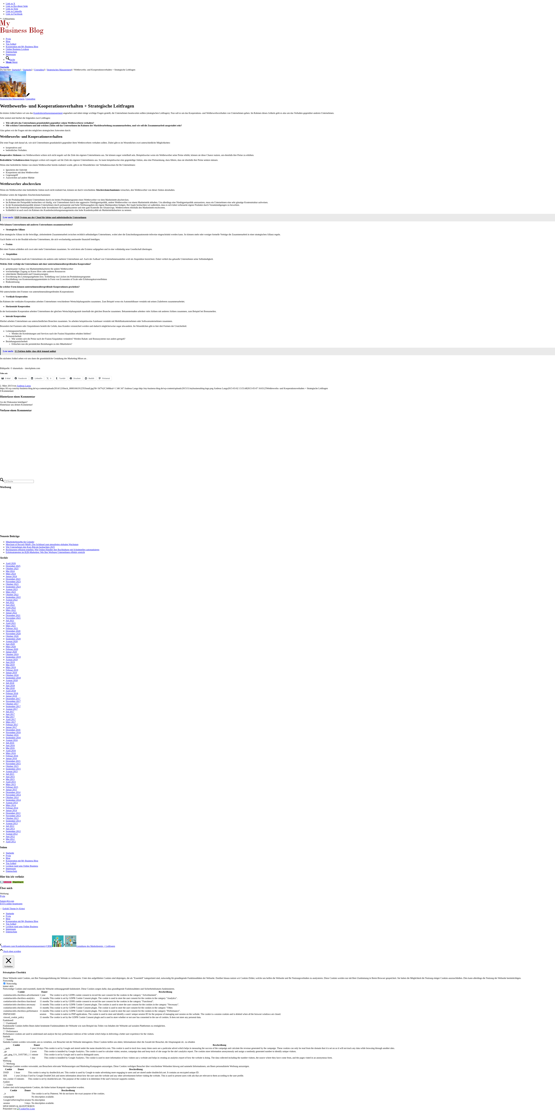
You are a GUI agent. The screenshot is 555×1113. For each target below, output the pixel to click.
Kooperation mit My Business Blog (22, 861)
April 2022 (11, 607)
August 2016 (12, 740)
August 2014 (12, 802)
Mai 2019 (10, 665)
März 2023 (11, 592)
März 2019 (11, 667)
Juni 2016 (10, 745)
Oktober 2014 (12, 797)
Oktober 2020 (12, 636)
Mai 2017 (10, 717)
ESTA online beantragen (11, 903)
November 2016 (13, 732)
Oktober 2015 (12, 766)
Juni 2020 (10, 644)
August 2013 (12, 823)
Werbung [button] (7, 1061)
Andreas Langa (24, 386)
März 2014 (11, 805)
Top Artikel (11, 863)
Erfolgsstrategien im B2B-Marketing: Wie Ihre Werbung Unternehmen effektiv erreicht (45, 552)
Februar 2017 (12, 724)
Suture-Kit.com (7, 901)
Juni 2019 (10, 662)
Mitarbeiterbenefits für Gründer (20, 542)
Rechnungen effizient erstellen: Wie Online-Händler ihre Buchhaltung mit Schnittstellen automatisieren (52, 549)
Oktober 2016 (12, 735)
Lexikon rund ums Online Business (22, 866)
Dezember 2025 (13, 566)
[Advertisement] (86, 511)
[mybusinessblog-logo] (21, 34)
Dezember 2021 (13, 615)
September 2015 (13, 769)
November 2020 (13, 633)
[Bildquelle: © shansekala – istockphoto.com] (15, 96)
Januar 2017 (11, 727)
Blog (8, 858)
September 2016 (13, 737)
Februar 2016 (12, 756)
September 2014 (13, 800)
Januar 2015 (11, 789)
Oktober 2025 (12, 568)
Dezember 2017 (13, 698)
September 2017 (13, 706)
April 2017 (11, 719)
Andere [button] (6, 1082)
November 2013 (13, 815)
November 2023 (13, 581)
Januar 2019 (11, 672)
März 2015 (11, 784)
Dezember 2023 (13, 579)
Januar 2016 (11, 758)
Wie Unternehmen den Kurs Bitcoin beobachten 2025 (30, 547)
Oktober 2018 (12, 675)
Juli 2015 (10, 774)
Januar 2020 (11, 652)
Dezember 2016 (13, 730)
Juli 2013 (10, 826)
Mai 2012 (10, 839)
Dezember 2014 (13, 792)
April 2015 (11, 782)
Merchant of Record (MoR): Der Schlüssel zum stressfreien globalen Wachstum (42, 544)
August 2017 (12, 709)
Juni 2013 (10, 828)
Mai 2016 (10, 748)
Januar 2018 (11, 696)
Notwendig (11, 983)
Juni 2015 (10, 776)
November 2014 (13, 795)
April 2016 (11, 750)
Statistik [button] (6, 1036)
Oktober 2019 (12, 654)
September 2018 (13, 678)
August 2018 (12, 680)
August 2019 (12, 659)
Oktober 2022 (12, 594)
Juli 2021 (10, 620)
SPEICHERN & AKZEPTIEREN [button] (19, 1106)
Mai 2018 (10, 688)
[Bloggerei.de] (6, 882)
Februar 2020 (12, 649)
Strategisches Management (12, 99)
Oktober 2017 (12, 704)
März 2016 (11, 753)
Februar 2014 (12, 808)
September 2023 (13, 587)
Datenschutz (11, 871)
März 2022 (11, 610)
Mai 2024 (10, 571)
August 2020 (12, 641)
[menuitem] (280, 39)
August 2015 (12, 771)
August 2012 (12, 834)
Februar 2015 (12, 787)
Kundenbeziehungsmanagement (48, 113)
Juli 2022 (10, 602)
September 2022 (13, 597)
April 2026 (11, 563)
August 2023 (12, 589)
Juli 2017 (10, 711)
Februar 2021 (12, 628)
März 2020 (11, 646)
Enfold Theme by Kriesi (14, 908)
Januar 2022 (11, 613)
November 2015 (13, 763)
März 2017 (11, 722)
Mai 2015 (10, 779)
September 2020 (13, 639)
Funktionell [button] (8, 1020)
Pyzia (8, 855)
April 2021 (11, 623)
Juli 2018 (10, 683)
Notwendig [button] (8, 980)
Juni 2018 (10, 685)
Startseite (4, 67)
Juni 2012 (10, 836)
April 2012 (11, 841)
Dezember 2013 (13, 813)
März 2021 (11, 626)
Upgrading (30, 99)
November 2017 (13, 701)
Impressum (11, 868)
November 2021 (13, 618)
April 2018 (11, 691)
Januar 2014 (11, 810)
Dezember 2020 (13, 631)
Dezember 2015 (13, 761)
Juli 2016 (10, 743)
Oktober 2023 (12, 584)
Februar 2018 (12, 693)
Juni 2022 (10, 605)
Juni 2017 (10, 714)
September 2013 (13, 821)
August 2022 (12, 600)
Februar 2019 (12, 670)
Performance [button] (8, 1028)
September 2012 (13, 831)
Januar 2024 (11, 576)
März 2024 (11, 574)
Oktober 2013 (12, 818)
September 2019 (13, 657)
